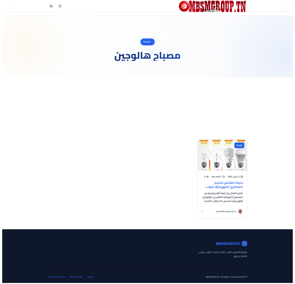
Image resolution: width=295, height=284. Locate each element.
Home (90, 277)
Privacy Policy (76, 277)
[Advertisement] (147, 103)
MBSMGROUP (231, 243)
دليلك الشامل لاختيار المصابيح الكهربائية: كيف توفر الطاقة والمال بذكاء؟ (224, 187)
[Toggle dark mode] (51, 6)
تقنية (239, 145)
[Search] (60, 6)
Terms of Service (56, 277)
